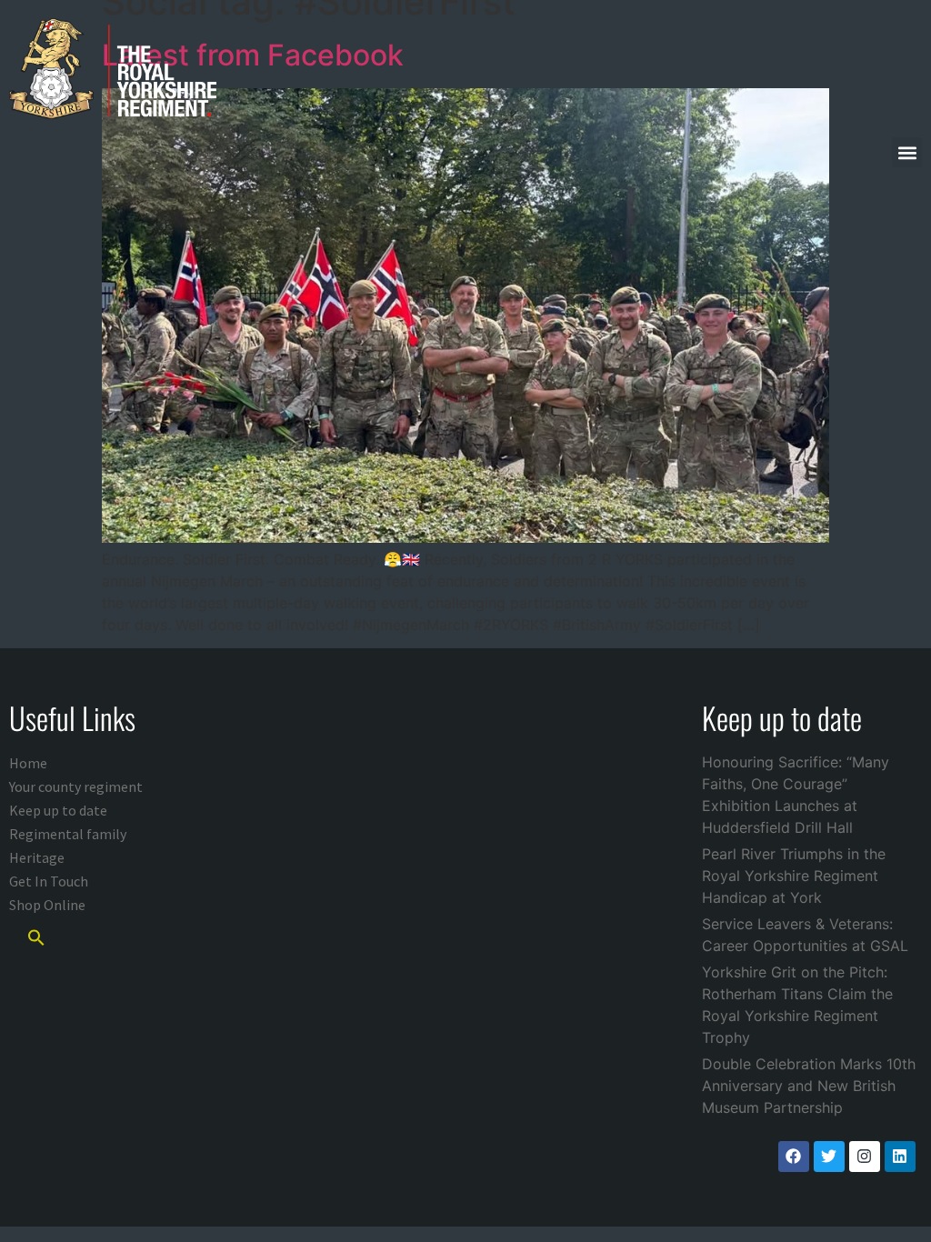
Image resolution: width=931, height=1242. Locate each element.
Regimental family (67, 834)
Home (28, 763)
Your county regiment (76, 786)
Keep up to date (58, 810)
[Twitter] (829, 1156)
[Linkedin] (900, 1156)
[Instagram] (864, 1156)
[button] (907, 152)
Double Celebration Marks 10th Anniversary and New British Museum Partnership (809, 1086)
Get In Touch (48, 881)
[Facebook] (793, 1156)
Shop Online (47, 905)
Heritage (37, 857)
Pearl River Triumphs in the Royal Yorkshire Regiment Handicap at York (794, 875)
